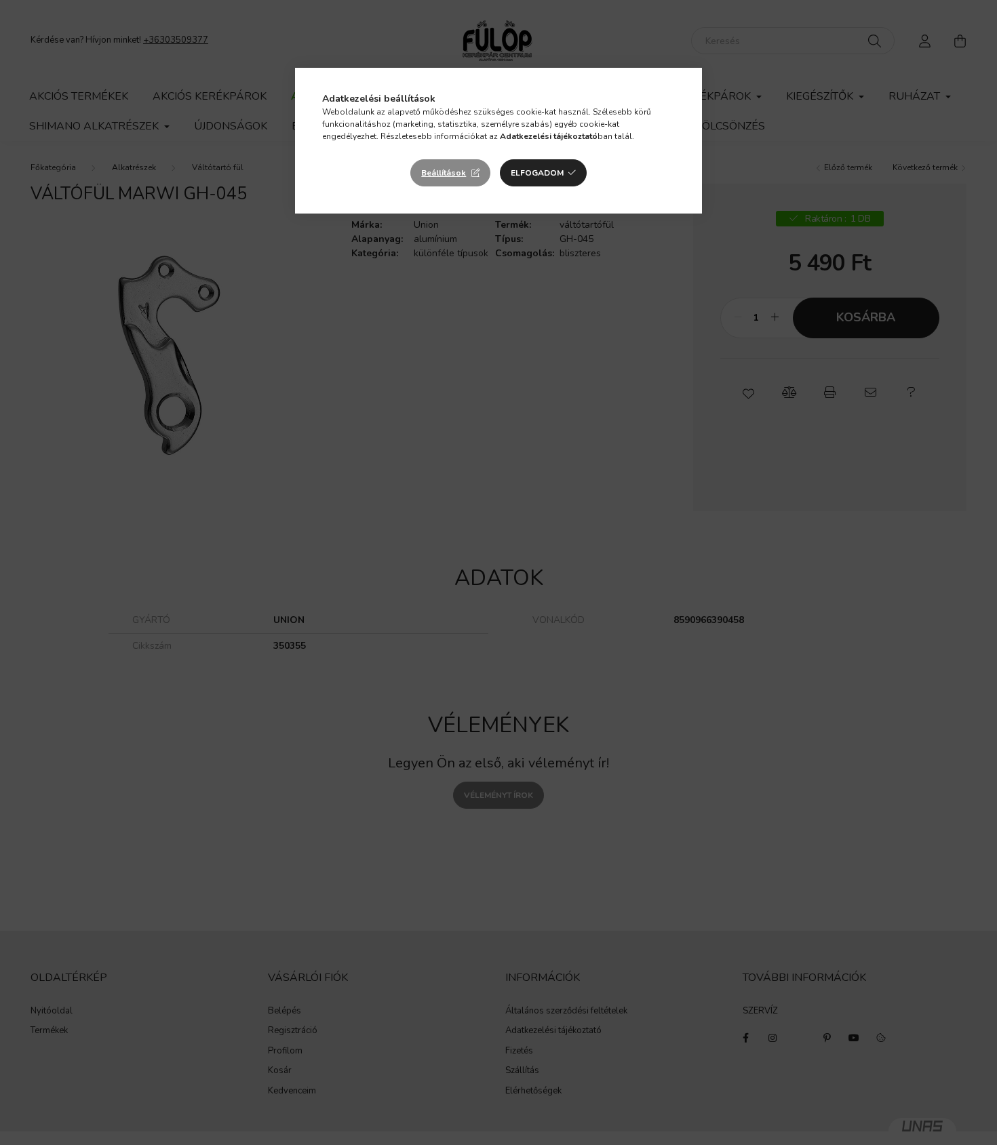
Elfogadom (537, 172)
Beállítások (443, 172)
